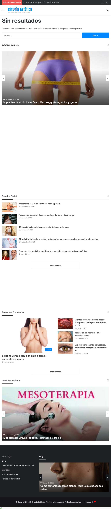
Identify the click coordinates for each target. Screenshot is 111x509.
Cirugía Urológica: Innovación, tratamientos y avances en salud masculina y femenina (58, 239)
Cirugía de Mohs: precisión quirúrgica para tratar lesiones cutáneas (51, 2)
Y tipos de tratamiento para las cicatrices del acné (32, 437)
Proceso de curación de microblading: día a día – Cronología (46, 215)
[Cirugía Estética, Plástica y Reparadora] (20, 10)
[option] (55, 78)
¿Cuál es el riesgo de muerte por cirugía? (64, 489)
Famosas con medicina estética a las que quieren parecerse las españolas (53, 251)
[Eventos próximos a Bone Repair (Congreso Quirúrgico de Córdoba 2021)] (65, 323)
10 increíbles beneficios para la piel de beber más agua (44, 227)
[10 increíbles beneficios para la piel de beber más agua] (9, 231)
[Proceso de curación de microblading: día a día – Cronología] (9, 219)
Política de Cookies (10, 474)
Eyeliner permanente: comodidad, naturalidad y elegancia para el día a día (91, 348)
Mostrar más (55, 265)
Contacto (6, 470)
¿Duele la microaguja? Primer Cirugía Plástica (29, 102)
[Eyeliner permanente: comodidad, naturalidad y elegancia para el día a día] (65, 348)
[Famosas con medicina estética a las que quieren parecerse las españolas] (9, 255)
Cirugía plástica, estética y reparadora (18, 465)
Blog (4, 461)
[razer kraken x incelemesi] (55, 508)
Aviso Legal (7, 456)
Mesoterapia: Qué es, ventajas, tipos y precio (39, 204)
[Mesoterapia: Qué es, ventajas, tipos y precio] (9, 207)
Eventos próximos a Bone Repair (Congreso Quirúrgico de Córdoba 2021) (90, 323)
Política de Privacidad (11, 479)
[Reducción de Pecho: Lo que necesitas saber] (65, 336)
